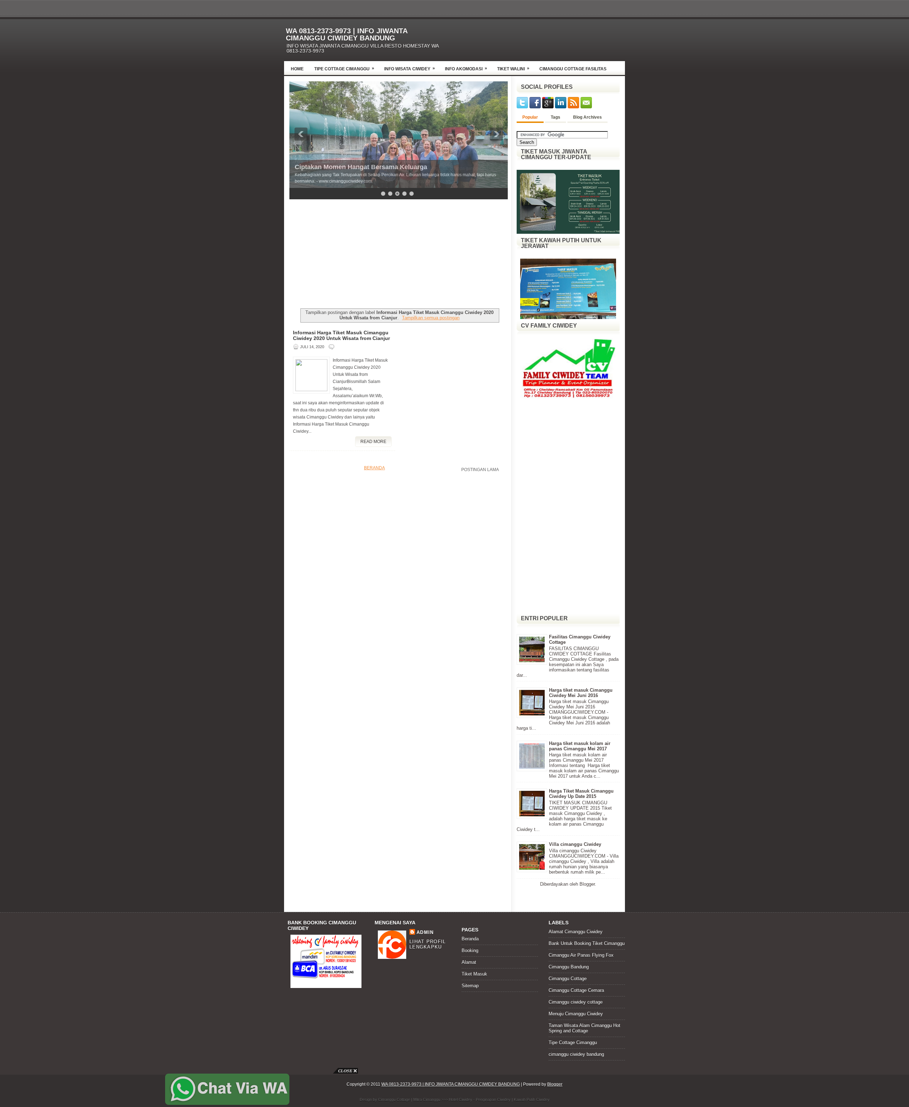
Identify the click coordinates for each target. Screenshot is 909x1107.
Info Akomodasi (466, 68)
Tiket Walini (513, 68)
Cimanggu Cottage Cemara (576, 990)
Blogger (587, 884)
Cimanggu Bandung (569, 967)
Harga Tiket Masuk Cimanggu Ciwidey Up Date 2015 (581, 793)
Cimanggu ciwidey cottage (576, 1002)
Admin (425, 932)
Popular (530, 117)
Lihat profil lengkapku (427, 944)
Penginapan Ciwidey (493, 1099)
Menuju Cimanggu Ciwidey (576, 1013)
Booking (470, 950)
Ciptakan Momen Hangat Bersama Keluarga (361, 167)
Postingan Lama (480, 469)
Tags (555, 117)
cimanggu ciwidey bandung (576, 1054)
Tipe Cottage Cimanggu (344, 68)
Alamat (469, 962)
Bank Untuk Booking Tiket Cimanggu (587, 943)
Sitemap (470, 985)
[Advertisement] (542, 38)
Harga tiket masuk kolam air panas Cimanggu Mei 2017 (579, 746)
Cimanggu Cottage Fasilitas (572, 68)
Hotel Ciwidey (460, 1099)
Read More (373, 441)
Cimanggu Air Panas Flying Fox (581, 955)
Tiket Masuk (474, 974)
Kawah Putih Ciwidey (532, 1099)
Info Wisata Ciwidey (409, 68)
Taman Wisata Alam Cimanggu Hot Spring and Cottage (584, 1028)
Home (297, 68)
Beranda (374, 467)
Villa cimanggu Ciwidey (575, 844)
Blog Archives (587, 117)
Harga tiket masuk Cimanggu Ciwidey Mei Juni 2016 (581, 692)
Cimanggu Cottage (568, 978)
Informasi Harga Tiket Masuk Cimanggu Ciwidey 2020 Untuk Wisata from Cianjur (341, 335)
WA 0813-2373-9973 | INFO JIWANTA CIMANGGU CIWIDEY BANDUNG (346, 34)
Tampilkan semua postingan (430, 317)
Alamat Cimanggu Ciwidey (576, 931)
